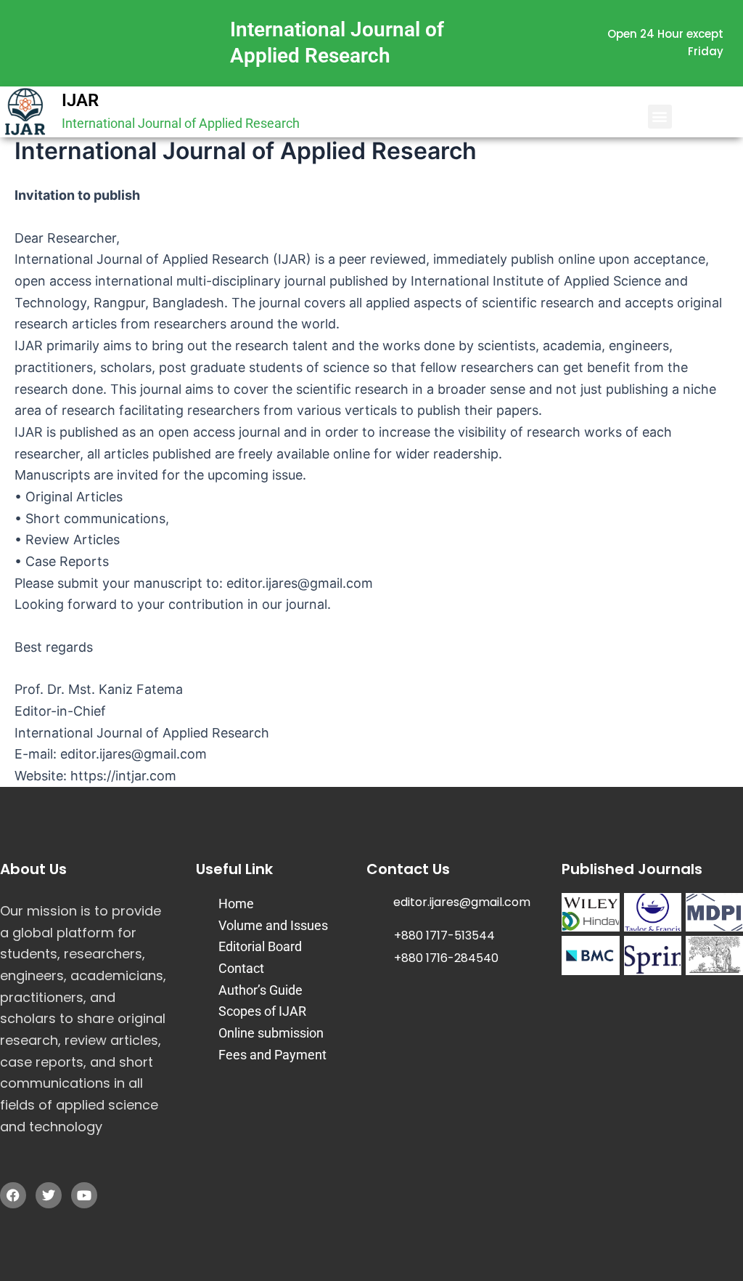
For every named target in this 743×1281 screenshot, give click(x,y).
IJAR (80, 100)
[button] (660, 117)
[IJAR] (25, 111)
